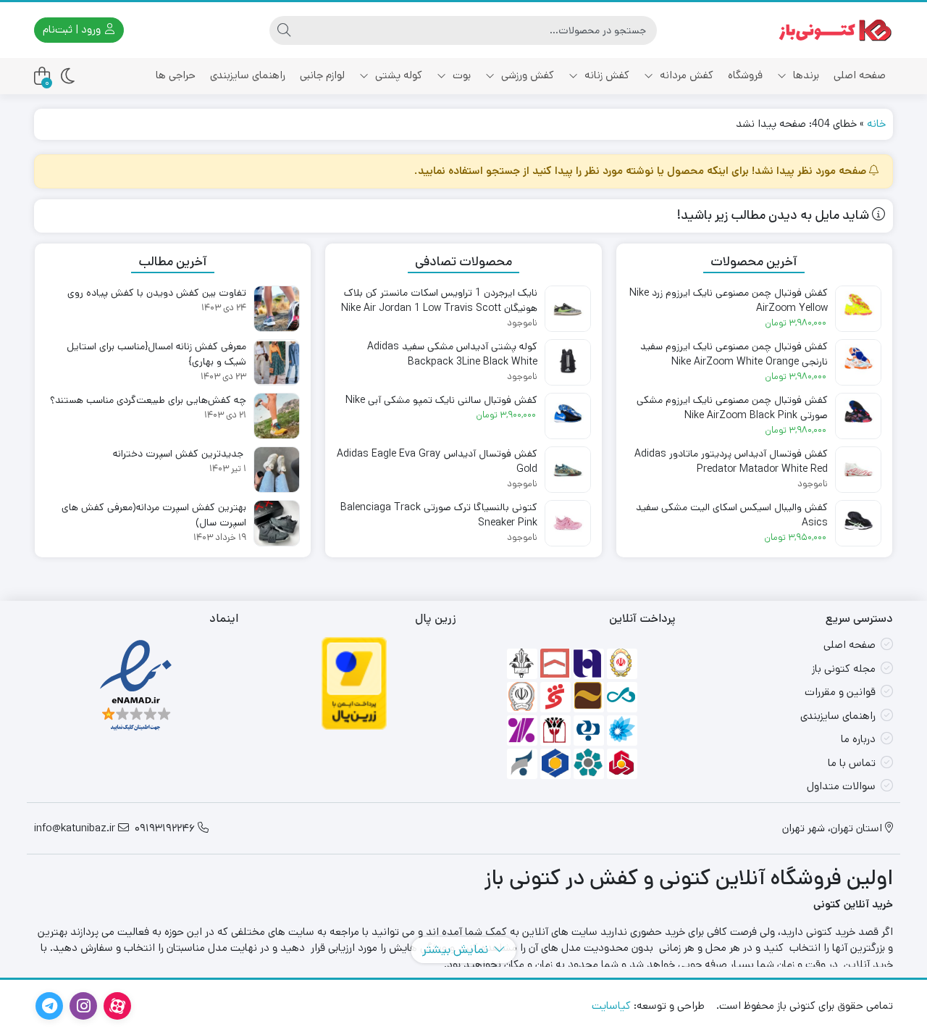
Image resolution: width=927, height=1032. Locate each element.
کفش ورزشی (526, 75)
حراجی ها (176, 75)
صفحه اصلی (860, 75)
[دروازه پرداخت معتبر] (354, 683)
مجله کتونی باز (844, 668)
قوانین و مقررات (840, 691)
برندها (804, 75)
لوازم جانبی (322, 75)
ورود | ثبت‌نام (73, 29)
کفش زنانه (605, 75)
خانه (876, 123)
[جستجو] (283, 30)
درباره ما (858, 738)
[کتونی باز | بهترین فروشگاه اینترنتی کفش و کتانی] (835, 30)
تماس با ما (852, 762)
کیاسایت (611, 1005)
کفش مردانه (685, 75)
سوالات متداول (841, 786)
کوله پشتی (397, 75)
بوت (460, 75)
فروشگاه (745, 75)
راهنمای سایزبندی (247, 75)
